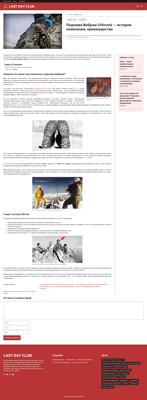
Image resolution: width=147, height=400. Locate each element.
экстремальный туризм (82, 37)
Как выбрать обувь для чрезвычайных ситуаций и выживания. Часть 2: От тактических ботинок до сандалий (57, 286)
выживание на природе (109, 370)
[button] (142, 6)
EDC (103, 360)
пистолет (122, 377)
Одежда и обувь (71, 19)
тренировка (133, 383)
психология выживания (110, 380)
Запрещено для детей (84, 359)
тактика (125, 383)
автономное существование (111, 363)
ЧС (123, 360)
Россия (113, 360)
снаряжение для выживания (124, 35)
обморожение (98, 35)
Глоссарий (22, 1)
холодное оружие (107, 387)
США (118, 360)
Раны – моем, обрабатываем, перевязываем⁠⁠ (127, 63)
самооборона (124, 380)
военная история (133, 363)
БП (108, 360)
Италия (91, 35)
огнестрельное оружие (109, 377)
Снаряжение (82, 19)
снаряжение (110, 35)
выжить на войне (124, 370)
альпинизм (72, 35)
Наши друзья (70, 359)
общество (126, 373)
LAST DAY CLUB (21, 6)
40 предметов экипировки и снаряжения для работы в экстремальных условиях (91, 285)
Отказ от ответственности (61, 362)
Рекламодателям (58, 359)
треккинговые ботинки (42, 88)
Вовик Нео (123, 105)
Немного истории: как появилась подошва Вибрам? (18, 67)
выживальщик (107, 366)
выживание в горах (82, 35)
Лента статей (7, 1)
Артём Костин (78, 14)
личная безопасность (109, 373)
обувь (104, 35)
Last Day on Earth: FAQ (79, 362)
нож (119, 373)
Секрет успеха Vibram (11, 69)
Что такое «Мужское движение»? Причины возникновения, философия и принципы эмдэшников (130, 98)
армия (124, 363)
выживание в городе (120, 366)
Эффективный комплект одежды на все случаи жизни (19, 292)
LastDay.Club (123, 69)
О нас (15, 1)
